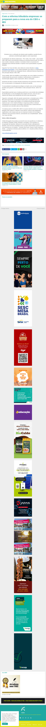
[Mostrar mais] (26, 149)
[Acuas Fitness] (23, 700)
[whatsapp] (28, 718)
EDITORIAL (29, 724)
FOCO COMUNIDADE (26, 145)
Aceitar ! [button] (5, 723)
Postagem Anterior (5, 208)
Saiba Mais (4, 722)
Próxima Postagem (41, 208)
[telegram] (26, 718)
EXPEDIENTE (23, 724)
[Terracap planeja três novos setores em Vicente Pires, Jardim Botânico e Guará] (12, 177)
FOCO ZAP (40, 724)
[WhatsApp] (19, 149)
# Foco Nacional (11, 13)
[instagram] (23, 718)
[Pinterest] (21, 149)
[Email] (23, 149)
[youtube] (20, 718)
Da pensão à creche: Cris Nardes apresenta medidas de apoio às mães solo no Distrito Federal (12, 168)
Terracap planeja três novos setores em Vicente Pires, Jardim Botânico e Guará (11, 183)
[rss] (31, 718)
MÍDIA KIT (35, 724)
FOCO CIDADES (18, 145)
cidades (12, 145)
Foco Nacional (27, 722)
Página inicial (4, 13)
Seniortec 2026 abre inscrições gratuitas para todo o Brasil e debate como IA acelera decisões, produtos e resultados (33, 168)
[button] (1, 2)
